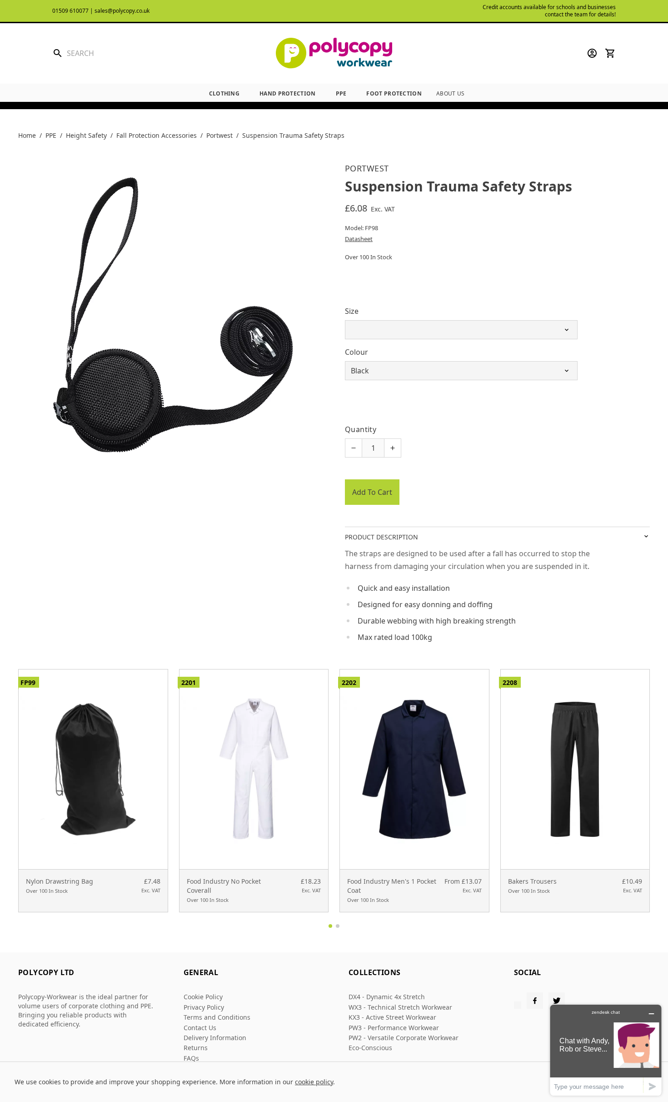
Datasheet (359, 239)
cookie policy (314, 1081)
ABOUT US (450, 93)
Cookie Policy (203, 996)
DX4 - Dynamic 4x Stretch (387, 996)
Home (27, 135)
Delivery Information (215, 1037)
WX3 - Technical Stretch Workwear (400, 1007)
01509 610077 (70, 11)
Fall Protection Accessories (156, 135)
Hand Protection (287, 93)
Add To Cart (372, 492)
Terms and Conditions (217, 1017)
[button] (330, 926)
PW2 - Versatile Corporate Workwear (404, 1037)
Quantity (360, 429)
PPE (341, 93)
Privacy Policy (204, 1007)
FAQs (191, 1058)
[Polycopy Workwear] (334, 53)
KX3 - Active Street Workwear (392, 1017)
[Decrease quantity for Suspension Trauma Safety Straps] (353, 448)
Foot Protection (394, 93)
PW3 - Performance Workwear (394, 1027)
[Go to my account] (592, 53)
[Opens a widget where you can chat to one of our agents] (606, 1050)
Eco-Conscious (370, 1047)
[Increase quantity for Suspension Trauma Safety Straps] (392, 448)
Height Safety (86, 135)
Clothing (224, 93)
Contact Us (200, 1027)
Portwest (219, 135)
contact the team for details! (580, 14)
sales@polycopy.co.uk (122, 11)
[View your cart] (610, 53)
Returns (196, 1047)
